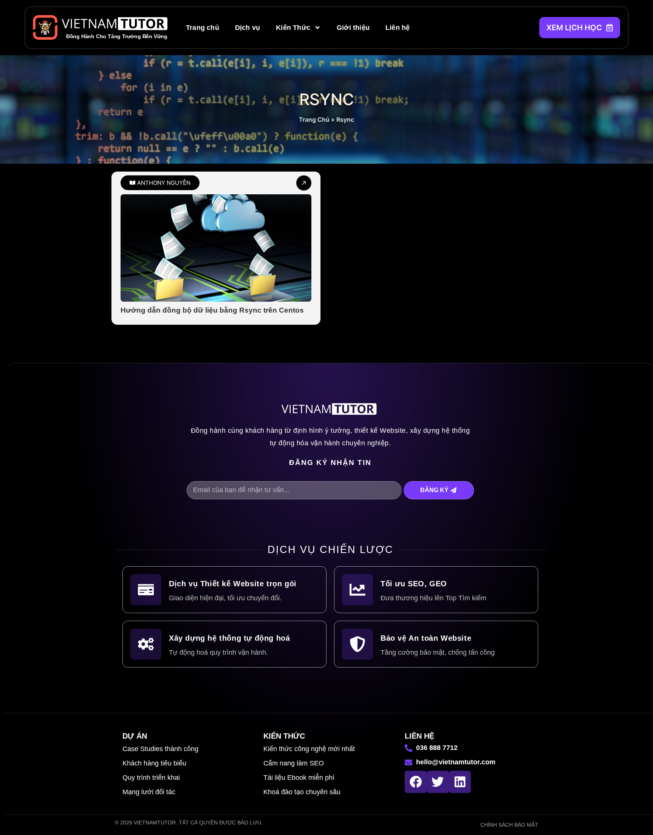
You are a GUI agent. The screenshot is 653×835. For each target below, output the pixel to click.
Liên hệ (397, 27)
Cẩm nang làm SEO (293, 763)
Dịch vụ (247, 27)
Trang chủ (202, 27)
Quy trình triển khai (151, 777)
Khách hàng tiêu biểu (154, 763)
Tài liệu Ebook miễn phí (298, 777)
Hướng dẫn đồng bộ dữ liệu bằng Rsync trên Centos (212, 310)
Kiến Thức (293, 27)
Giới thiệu (353, 27)
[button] (160, 182)
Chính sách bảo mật (509, 825)
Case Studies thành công (160, 749)
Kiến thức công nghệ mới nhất (309, 749)
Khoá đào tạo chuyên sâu (301, 792)
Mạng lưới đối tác (148, 792)
